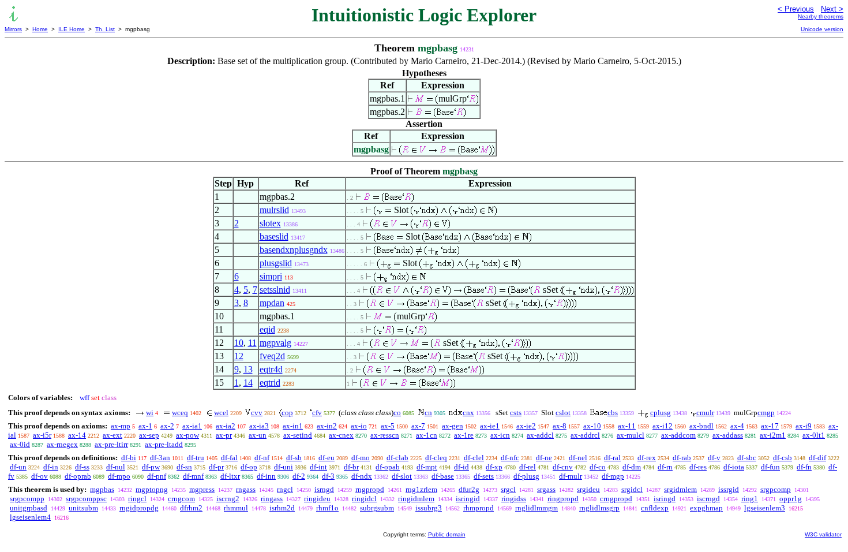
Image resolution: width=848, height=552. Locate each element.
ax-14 (77, 435)
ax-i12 (662, 426)
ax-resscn (384, 435)
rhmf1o (327, 507)
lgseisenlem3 (764, 507)
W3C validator (823, 534)
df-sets (484, 476)
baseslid (274, 236)
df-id (461, 467)
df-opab (388, 467)
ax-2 (167, 426)
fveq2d (272, 356)
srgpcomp (775, 489)
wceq (180, 412)
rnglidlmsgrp (599, 507)
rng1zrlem (421, 489)
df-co (598, 467)
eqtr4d (271, 369)
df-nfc (510, 457)
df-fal (229, 457)
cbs (612, 412)
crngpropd (616, 498)
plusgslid (276, 263)
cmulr (705, 412)
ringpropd (563, 498)
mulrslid (274, 210)
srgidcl (632, 489)
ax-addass (727, 435)
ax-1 (145, 426)
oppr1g (790, 498)
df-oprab (78, 476)
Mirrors (13, 29)
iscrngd (708, 498)
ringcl (137, 498)
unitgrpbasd (28, 507)
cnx (468, 412)
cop (287, 412)
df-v (714, 457)
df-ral (612, 457)
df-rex (646, 457)
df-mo (360, 457)
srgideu (588, 489)
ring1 (749, 498)
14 (248, 382)
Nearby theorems (820, 16)
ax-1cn (426, 435)
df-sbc (746, 457)
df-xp (494, 467)
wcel (221, 412)
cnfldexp (655, 507)
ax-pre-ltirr (111, 444)
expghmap (706, 507)
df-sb (294, 457)
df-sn (184, 467)
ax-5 (388, 426)
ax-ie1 (490, 426)
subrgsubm (377, 507)
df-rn (665, 467)
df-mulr (570, 476)
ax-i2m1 (773, 435)
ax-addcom (678, 435)
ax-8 (559, 426)
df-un (18, 467)
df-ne (544, 457)
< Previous (796, 9)
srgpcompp (27, 498)
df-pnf (156, 476)
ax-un (258, 435)
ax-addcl (540, 435)
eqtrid (270, 382)
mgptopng (152, 489)
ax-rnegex (62, 444)
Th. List (105, 29)
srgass (546, 489)
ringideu (317, 498)
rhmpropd (478, 507)
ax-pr (224, 435)
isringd (665, 498)
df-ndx (361, 476)
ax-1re (464, 435)
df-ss (82, 467)
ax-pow (187, 435)
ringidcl (364, 498)
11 (252, 343)
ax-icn (500, 435)
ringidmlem (416, 498)
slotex (270, 223)
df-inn (266, 476)
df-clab (397, 457)
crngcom (181, 498)
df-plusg (526, 476)
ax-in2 (327, 426)
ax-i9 (804, 426)
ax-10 (592, 426)
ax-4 (737, 426)
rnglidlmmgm (536, 507)
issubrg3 (428, 507)
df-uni (283, 467)
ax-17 (770, 426)
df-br (351, 467)
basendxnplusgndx (294, 250)
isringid (468, 498)
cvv (256, 412)
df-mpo (119, 476)
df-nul (115, 467)
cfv (317, 412)
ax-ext (112, 435)
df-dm (631, 467)
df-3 (328, 476)
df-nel (578, 457)
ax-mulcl (630, 435)
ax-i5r (42, 435)
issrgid (728, 489)
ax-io (359, 426)
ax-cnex (341, 435)
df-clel (474, 457)
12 (238, 356)
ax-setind (297, 435)
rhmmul (236, 507)
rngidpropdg (139, 507)
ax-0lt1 (813, 435)
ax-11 (627, 426)
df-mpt (427, 467)
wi (149, 412)
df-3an (160, 457)
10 (238, 343)
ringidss (513, 498)
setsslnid (275, 289)
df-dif (817, 457)
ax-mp (120, 426)
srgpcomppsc (86, 498)
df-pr (216, 467)
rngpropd (369, 489)
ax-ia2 (225, 426)
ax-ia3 (259, 426)
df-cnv (563, 467)
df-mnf (193, 476)
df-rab (682, 457)
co (397, 412)
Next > (832, 9)
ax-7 (418, 426)
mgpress (202, 489)
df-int (318, 467)
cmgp (766, 412)
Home (40, 29)
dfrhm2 (191, 507)
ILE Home (71, 29)
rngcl (285, 489)
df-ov (39, 476)
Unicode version (822, 29)
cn (428, 412)
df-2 (298, 476)
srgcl (508, 489)
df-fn (804, 467)
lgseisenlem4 (30, 517)
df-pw (151, 467)
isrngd (324, 489)
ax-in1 (293, 426)
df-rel (527, 467)
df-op (249, 467)
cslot (563, 412)
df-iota (733, 467)
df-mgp (613, 476)
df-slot (402, 476)
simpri (271, 276)
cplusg (660, 412)
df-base (442, 476)
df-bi (128, 457)
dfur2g (469, 489)
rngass (246, 489)
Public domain (447, 534)
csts (515, 412)
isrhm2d (282, 507)
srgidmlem (680, 489)
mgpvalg (275, 343)
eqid (267, 329)
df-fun (770, 467)
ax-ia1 (192, 426)
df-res (698, 467)
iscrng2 (227, 498)
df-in (50, 467)
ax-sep (149, 435)
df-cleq (436, 457)
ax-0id (20, 444)
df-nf (261, 457)
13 (248, 369)
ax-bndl (701, 426)
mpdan (272, 303)
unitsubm (83, 507)
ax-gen (452, 426)
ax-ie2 (526, 426)
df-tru (195, 457)
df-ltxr (230, 476)
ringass (272, 498)
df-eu (326, 457)
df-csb (782, 457)
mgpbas (102, 489)
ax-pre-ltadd (164, 444)
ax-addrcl (585, 435)
